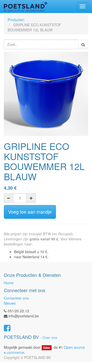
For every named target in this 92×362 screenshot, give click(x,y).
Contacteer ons (16, 298)
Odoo (46, 348)
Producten (16, 19)
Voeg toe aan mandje (30, 211)
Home (9, 282)
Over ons (49, 337)
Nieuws (10, 303)
